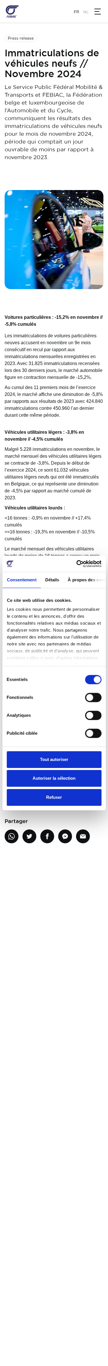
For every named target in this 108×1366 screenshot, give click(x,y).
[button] (98, 11)
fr (76, 12)
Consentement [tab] (21, 579)
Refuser (54, 797)
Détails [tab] (52, 579)
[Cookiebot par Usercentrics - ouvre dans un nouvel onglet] (76, 563)
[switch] (93, 697)
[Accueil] (12, 11)
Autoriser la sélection (54, 778)
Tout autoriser (54, 759)
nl (86, 12)
